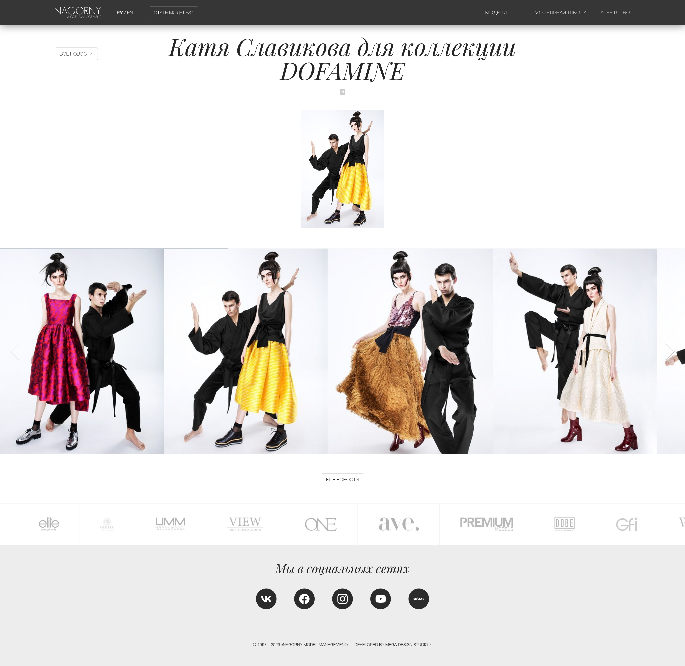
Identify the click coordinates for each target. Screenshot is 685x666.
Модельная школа (561, 12)
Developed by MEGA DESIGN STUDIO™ (393, 644)
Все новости (76, 54)
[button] (669, 351)
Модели (496, 12)
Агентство (615, 12)
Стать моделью (173, 12)
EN (130, 12)
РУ (119, 12)
